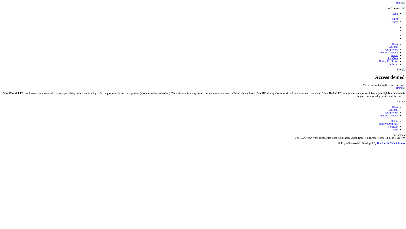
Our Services (391, 49)
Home (395, 44)
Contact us (393, 64)
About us (393, 46)
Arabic (395, 21)
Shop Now (392, 58)
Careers (394, 129)
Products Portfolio (389, 52)
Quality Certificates (388, 61)
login (395, 13)
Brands (394, 55)
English (394, 18)
